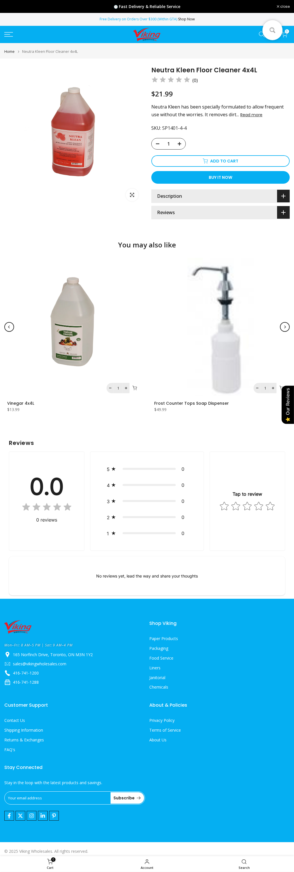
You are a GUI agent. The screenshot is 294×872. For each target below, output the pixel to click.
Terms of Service (165, 730)
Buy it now (220, 177)
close (12, 6)
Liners (154, 668)
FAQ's (9, 749)
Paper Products (163, 638)
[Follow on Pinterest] (54, 816)
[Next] (285, 327)
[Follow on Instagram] (31, 816)
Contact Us (14, 720)
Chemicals (158, 687)
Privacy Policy (162, 720)
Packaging (158, 648)
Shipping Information (23, 730)
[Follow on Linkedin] (43, 816)
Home (9, 51)
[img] (170, 80)
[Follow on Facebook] (9, 816)
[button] (147, 469)
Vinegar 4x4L (20, 403)
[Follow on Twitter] (20, 816)
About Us (158, 740)
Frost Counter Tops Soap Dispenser (191, 403)
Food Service (161, 658)
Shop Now (186, 19)
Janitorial (157, 677)
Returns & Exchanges (24, 740)
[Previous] (9, 327)
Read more (251, 114)
